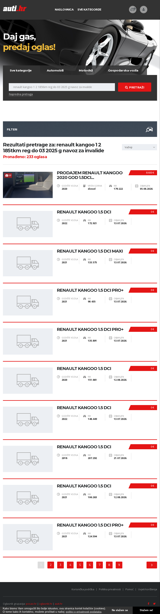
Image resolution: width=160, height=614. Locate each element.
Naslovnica (64, 9)
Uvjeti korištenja (147, 589)
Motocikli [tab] (85, 70)
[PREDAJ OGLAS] (132, 9)
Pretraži (136, 87)
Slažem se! (146, 610)
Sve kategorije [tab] (20, 70)
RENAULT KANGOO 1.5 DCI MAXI (90, 251)
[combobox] (139, 147)
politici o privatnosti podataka (83, 611)
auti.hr (58, 603)
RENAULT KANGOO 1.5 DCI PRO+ (90, 290)
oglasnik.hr (45, 603)
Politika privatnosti (110, 589)
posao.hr (31, 603)
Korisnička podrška (83, 589)
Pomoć (129, 589)
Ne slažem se (120, 610)
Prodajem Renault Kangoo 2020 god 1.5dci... (90, 175)
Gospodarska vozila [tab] (123, 70)
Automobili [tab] (55, 70)
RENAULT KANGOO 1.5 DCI (84, 212)
